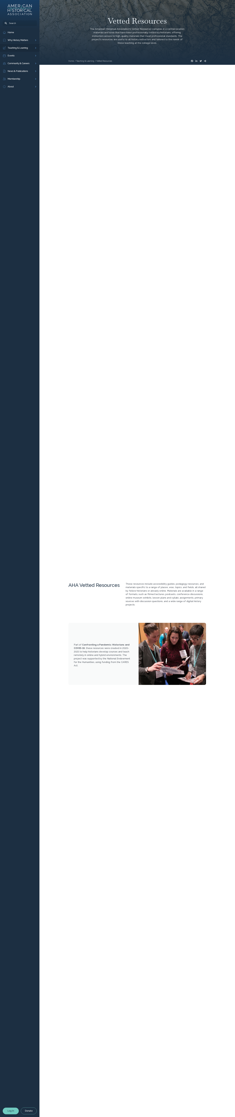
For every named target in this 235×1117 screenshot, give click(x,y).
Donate (29, 1111)
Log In (10, 1111)
